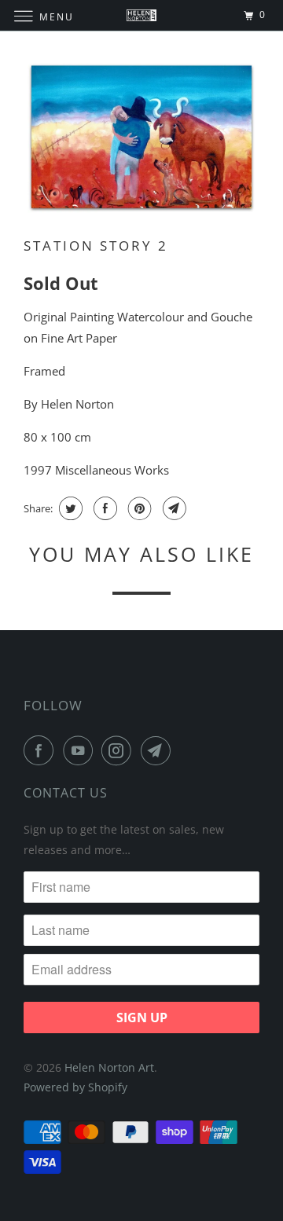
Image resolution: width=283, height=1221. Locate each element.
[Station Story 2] (141, 138)
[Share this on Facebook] (103, 508)
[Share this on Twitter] (69, 508)
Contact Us (66, 792)
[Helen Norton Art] (141, 15)
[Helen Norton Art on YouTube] (81, 750)
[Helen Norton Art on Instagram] (119, 750)
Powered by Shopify (75, 1087)
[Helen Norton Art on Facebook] (42, 750)
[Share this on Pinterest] (138, 508)
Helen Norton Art (109, 1067)
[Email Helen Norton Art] (159, 750)
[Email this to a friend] (172, 508)
